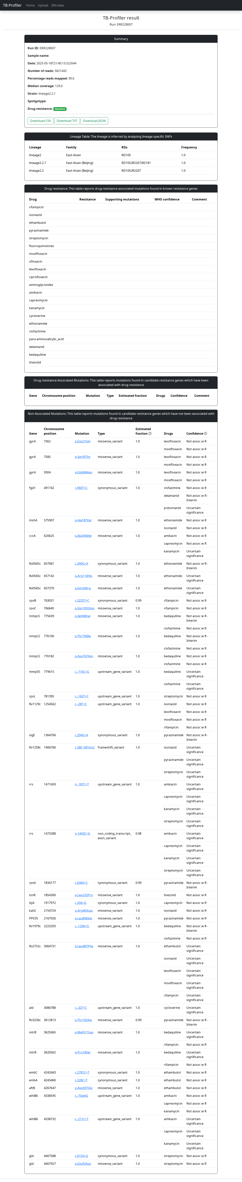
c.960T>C (81, 488)
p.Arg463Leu (84, 910)
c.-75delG (81, 1096)
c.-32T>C (81, 1008)
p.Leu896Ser (83, 918)
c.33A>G (80, 903)
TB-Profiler (12, 5)
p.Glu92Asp (83, 1164)
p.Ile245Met (83, 536)
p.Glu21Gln (83, 441)
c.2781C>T (82, 1072)
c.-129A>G (82, 926)
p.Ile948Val (82, 616)
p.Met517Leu (84, 1032)
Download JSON (94, 121)
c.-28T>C (81, 704)
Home (30, 5)
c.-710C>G (82, 672)
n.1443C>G (82, 833)
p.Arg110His (83, 576)
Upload (43, 5)
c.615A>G (81, 1156)
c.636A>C (81, 883)
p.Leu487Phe (84, 946)
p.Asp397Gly (83, 1088)
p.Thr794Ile (83, 636)
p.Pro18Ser (83, 1052)
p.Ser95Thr (83, 457)
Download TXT (67, 121)
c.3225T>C (82, 600)
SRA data (57, 5)
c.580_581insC (85, 747)
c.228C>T (81, 1080)
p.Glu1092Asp (84, 608)
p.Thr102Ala (83, 1020)
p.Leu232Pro (84, 895)
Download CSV (40, 121)
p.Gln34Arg (83, 588)
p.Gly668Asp (83, 472)
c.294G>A (81, 735)
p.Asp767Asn (84, 656)
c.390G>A (81, 563)
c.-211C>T (81, 1119)
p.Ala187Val (83, 520)
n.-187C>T (82, 784)
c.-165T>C (81, 696)
